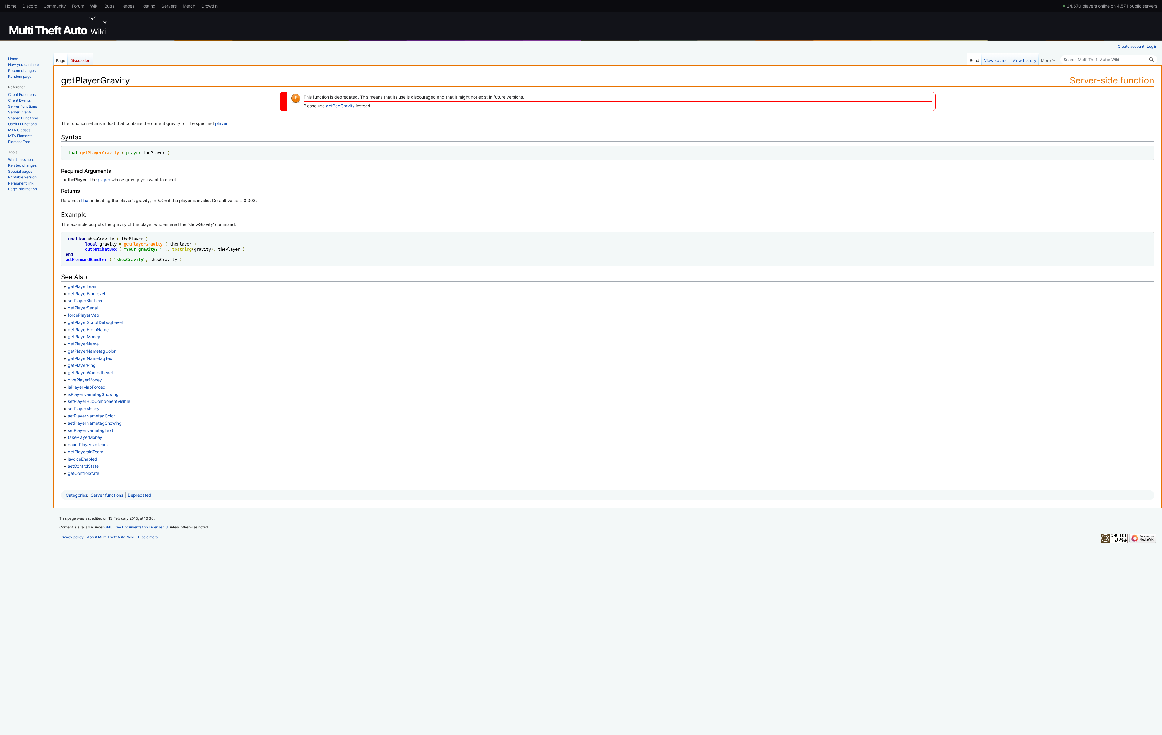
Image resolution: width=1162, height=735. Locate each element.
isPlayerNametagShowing (93, 394)
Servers (169, 5)
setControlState (83, 466)
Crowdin (209, 5)
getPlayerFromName (88, 329)
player (221, 123)
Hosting (148, 5)
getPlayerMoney (84, 336)
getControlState (83, 473)
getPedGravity (340, 105)
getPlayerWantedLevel (90, 372)
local (91, 244)
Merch (189, 5)
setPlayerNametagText (90, 430)
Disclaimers (148, 537)
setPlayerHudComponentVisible (99, 401)
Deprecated (139, 495)
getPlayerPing (82, 365)
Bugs (109, 5)
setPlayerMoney (84, 408)
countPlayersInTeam (88, 444)
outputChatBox (101, 249)
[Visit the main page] (59, 26)
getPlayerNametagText (91, 358)
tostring (182, 249)
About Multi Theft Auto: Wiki (110, 537)
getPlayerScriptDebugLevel (95, 322)
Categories (76, 495)
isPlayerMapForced (87, 387)
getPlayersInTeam (85, 451)
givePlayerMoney (85, 379)
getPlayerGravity (99, 152)
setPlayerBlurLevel (86, 300)
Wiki (94, 5)
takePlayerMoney (85, 437)
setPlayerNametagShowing (95, 423)
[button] (1048, 59)
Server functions (107, 495)
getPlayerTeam (82, 286)
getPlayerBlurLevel (86, 293)
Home (10, 5)
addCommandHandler (86, 259)
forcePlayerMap (83, 315)
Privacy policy (71, 537)
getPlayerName (83, 343)
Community (55, 5)
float (72, 152)
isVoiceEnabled (82, 459)
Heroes (127, 5)
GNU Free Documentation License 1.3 (136, 527)
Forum (78, 5)
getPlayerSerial (83, 307)
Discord (30, 5)
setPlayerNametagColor (91, 415)
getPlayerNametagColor (92, 351)
